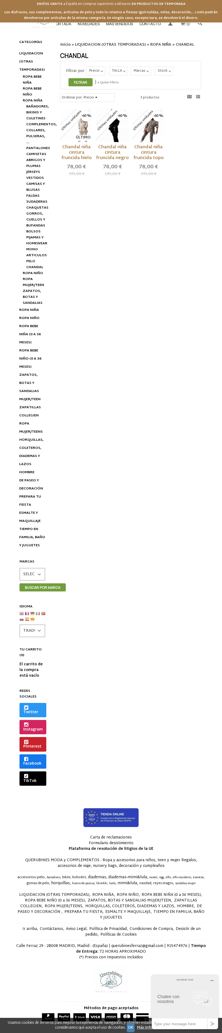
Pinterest (32, 746)
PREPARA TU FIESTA (30, 501)
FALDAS (33, 196)
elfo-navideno (182, 877)
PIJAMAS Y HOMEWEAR (36, 240)
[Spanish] (27, 621)
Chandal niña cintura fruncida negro (112, 152)
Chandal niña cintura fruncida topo (148, 152)
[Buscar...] (200, 23)
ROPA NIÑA (33, 101)
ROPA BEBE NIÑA (32, 80)
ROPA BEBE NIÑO (32, 92)
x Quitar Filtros (108, 82)
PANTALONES (36, 148)
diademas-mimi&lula (127, 877)
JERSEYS (33, 172)
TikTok (30, 781)
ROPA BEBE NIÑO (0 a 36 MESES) (30, 358)
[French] (27, 615)
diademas (97, 877)
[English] (21, 615)
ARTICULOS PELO (36, 258)
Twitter (30, 712)
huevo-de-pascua (83, 883)
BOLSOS (33, 232)
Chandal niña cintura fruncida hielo (76, 152)
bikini (66, 877)
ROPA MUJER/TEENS (31, 427)
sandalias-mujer (185, 883)
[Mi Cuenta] (170, 23)
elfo (168, 877)
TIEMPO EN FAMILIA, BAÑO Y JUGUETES (32, 537)
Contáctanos (51, 929)
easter (153, 877)
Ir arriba (29, 929)
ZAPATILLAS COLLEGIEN (30, 411)
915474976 (177, 946)
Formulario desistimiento (111, 843)
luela (112, 883)
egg (161, 877)
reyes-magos (163, 883)
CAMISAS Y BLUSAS (35, 187)
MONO (32, 249)
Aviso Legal (76, 929)
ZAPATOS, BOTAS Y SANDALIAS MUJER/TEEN (30, 387)
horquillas (60, 883)
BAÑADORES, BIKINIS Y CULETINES (36, 112)
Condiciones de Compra (151, 929)
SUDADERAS (36, 202)
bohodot (79, 877)
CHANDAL (34, 267)
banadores (53, 877)
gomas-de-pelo (38, 883)
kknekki (101, 883)
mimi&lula (127, 883)
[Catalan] (33, 621)
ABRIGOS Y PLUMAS (35, 163)
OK (130, 1027)
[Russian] (21, 621)
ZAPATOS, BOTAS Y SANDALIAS (33, 297)
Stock (163, 71)
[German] (32, 615)
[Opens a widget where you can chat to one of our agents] (185, 1002)
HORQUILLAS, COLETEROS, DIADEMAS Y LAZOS (31, 452)
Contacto (150, 23)
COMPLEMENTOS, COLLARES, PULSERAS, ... (36, 133)
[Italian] (38, 615)
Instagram (33, 729)
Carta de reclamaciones (111, 837)
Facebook (32, 763)
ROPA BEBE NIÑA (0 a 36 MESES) (30, 334)
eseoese (198, 877)
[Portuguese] (43, 615)
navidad (145, 883)
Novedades (89, 23)
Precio (94, 71)
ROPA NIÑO (33, 273)
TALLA (117, 71)
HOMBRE (26, 472)
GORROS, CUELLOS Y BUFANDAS (35, 220)
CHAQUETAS (36, 208)
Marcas (139, 71)
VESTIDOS (35, 178)
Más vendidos (119, 23)
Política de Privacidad (108, 929)
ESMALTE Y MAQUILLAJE (30, 517)
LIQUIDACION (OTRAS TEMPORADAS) (32, 61)
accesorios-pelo (31, 877)
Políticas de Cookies (118, 934)
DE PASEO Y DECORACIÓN (31, 484)
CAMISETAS (36, 154)
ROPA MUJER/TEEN (33, 282)
